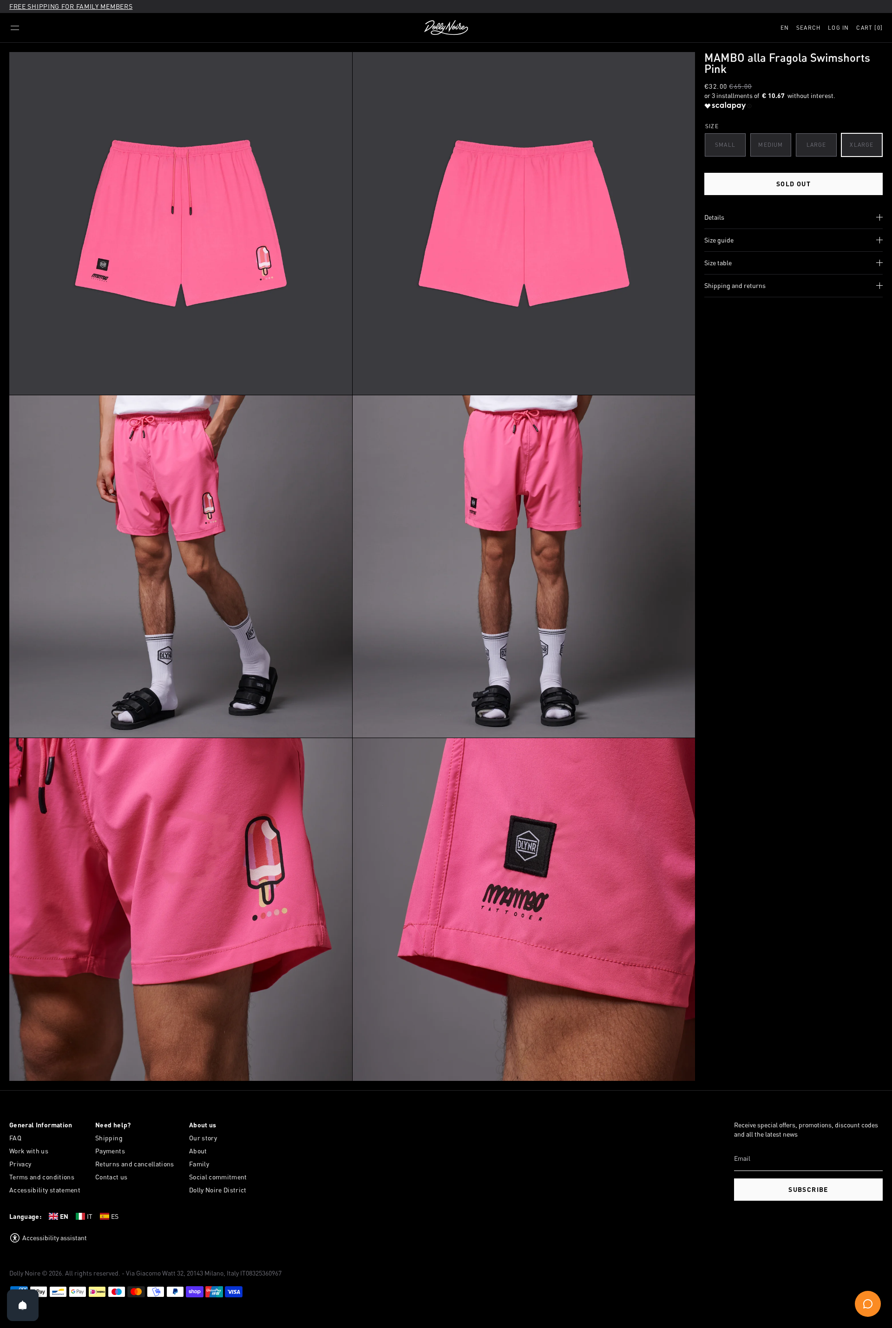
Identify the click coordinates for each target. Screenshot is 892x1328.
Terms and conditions (41, 1177)
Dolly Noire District (218, 1190)
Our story (203, 1138)
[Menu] (15, 28)
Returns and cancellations (134, 1164)
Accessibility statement (44, 1190)
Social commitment (218, 1177)
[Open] (23, 1305)
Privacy (20, 1164)
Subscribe (808, 1189)
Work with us (28, 1151)
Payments (110, 1151)
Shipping (109, 1138)
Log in (838, 27)
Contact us (111, 1177)
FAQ (15, 1138)
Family (199, 1164)
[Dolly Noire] (446, 28)
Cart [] (869, 27)
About (198, 1151)
